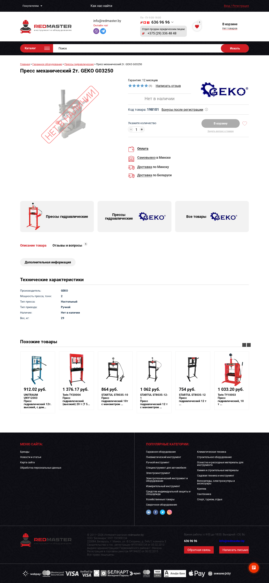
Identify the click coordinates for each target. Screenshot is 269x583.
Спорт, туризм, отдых (209, 499)
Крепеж (201, 488)
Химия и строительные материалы (218, 470)
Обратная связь (198, 550)
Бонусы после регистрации (182, 109)
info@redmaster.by (107, 21)
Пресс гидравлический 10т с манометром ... (114, 399)
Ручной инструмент (157, 462)
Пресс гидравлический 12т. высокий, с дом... (37, 401)
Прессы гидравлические (79, 64)
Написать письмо (235, 550)
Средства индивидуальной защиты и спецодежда (168, 493)
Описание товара (33, 245)
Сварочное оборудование (161, 504)
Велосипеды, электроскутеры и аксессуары (216, 482)
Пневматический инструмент (163, 457)
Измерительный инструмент (163, 486)
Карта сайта (27, 462)
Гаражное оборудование (47, 64)
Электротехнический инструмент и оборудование (167, 479)
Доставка (144, 167)
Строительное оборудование (214, 457)
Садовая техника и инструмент (215, 475)
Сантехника (204, 494)
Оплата (142, 148)
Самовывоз (146, 157)
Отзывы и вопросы (69, 245)
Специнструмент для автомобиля (166, 467)
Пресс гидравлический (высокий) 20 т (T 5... (76, 399)
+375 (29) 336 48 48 (161, 33)
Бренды (24, 451)
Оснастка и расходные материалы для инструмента (220, 463)
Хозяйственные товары (160, 499)
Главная (25, 64)
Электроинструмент (158, 473)
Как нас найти (101, 6)
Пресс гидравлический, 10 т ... (231, 399)
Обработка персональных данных (40, 467)
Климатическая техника (211, 451)
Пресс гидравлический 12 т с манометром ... (154, 401)
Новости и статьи (30, 457)
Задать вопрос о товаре (221, 131)
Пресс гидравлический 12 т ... (192, 399)
